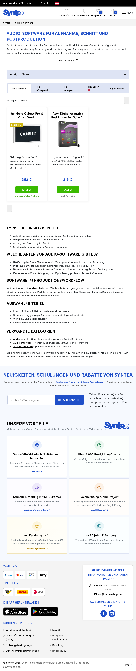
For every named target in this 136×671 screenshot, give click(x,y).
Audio (17, 22)
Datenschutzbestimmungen (22, 650)
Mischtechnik (57, 288)
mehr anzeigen (67, 59)
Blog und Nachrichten (59, 637)
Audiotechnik (20, 339)
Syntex (6, 22)
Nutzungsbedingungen (19, 645)
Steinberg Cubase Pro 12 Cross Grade (26, 115)
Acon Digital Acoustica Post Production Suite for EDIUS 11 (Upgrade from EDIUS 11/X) (68, 115)
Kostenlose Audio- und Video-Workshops (79, 382)
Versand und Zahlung (19, 630)
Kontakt (44, 3)
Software (28, 22)
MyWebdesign (12, 666)
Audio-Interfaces (38, 288)
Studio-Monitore (23, 346)
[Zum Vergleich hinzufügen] (37, 145)
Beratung (58, 645)
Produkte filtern (19, 74)
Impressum (59, 650)
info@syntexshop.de (109, 594)
